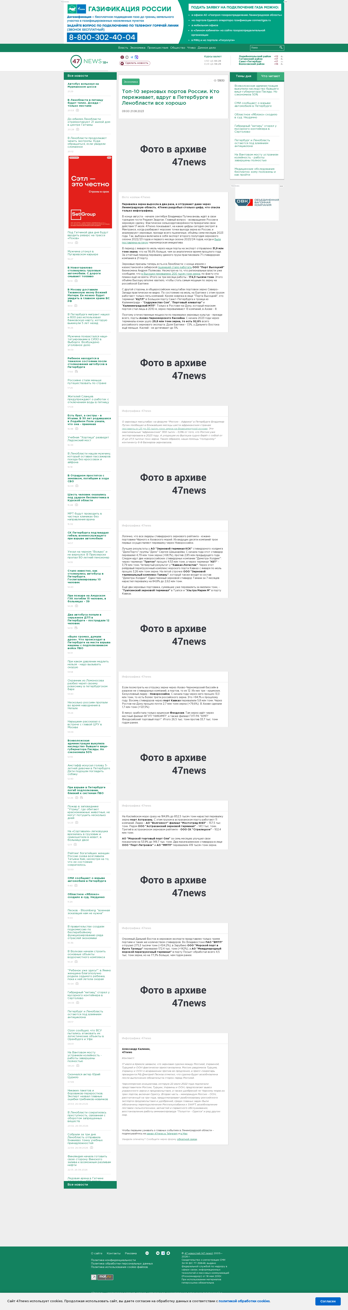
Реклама (131, 1253)
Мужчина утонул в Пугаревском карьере (83, 255)
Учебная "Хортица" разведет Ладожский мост (88, 441)
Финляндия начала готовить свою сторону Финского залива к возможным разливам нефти (89, 1163)
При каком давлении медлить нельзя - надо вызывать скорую (88, 666)
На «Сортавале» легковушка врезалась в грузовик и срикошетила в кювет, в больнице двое (88, 838)
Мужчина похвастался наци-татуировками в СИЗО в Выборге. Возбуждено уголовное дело (88, 343)
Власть (123, 48)
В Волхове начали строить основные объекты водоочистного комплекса (87, 956)
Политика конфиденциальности (113, 1260)
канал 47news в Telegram (162, 1134)
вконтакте (127, 57)
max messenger (136, 57)
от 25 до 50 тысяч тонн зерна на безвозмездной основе (172, 429)
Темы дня (243, 76)
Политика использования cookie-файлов (119, 1267)
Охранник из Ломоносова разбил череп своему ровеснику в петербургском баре (87, 687)
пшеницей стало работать (175, 267)
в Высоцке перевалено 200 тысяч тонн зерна (170, 274)
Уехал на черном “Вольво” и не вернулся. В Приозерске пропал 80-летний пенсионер (88, 557)
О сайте (96, 1253)
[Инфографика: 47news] (173, 369)
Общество (177, 48)
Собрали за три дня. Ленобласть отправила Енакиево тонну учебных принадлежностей (85, 1141)
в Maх (184, 1134)
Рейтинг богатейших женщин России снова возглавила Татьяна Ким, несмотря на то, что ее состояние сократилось (88, 861)
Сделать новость (136, 63)
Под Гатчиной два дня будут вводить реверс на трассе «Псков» (88, 237)
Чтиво (191, 48)
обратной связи (187, 1139)
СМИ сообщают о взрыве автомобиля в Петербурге (253, 104)
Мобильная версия (122, 57)
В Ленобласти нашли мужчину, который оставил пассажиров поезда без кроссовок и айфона (89, 460)
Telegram (163, 1253)
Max (168, 1253)
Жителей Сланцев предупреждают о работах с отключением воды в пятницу (89, 401)
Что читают (270, 76)
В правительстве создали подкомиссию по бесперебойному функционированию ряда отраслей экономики (86, 934)
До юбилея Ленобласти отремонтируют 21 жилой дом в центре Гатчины (89, 124)
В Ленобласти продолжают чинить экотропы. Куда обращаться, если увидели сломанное (87, 145)
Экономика (137, 48)
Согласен (328, 1301)
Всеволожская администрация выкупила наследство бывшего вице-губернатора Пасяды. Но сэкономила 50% (257, 90)
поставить (129, 429)
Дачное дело (207, 48)
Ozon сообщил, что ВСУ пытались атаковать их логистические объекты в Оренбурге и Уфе (86, 1037)
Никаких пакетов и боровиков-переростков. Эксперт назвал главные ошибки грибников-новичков (88, 1097)
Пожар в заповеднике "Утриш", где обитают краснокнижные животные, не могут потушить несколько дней (89, 814)
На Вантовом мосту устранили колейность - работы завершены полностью (85, 1059)
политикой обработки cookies (244, 1301)
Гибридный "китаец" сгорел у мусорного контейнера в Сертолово (89, 997)
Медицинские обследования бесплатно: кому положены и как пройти (255, 172)
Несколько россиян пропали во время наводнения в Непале (88, 707)
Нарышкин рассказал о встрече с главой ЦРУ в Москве (85, 726)
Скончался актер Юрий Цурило (84, 1078)
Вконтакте (158, 1253)
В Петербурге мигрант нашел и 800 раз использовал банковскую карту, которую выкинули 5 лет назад (88, 321)
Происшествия (157, 48)
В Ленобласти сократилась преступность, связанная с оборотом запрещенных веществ (87, 1119)
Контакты (114, 1253)
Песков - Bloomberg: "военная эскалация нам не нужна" (89, 914)
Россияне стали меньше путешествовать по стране (87, 384)
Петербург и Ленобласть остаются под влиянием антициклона (85, 1016)
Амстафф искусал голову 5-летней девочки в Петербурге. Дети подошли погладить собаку (89, 772)
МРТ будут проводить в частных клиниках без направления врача (85, 518)
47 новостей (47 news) (199, 1253)
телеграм (131, 57)
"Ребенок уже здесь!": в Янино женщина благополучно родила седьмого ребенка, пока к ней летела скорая (89, 977)
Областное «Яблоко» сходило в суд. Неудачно (256, 116)
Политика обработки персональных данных (122, 1263)
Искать (281, 47)
